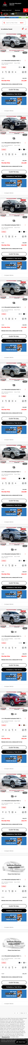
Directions (17, 10)
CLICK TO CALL (14, 89)
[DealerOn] (6, 1037)
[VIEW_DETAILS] (14, 866)
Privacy (19, 1038)
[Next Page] (17, 1013)
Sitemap (15, 1038)
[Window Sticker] (25, 72)
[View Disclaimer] (15, 72)
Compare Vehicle (8, 110)
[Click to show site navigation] (25, 10)
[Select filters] (23, 29)
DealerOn (11, 1038)
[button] (6, 10)
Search (21, 22)
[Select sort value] (25, 29)
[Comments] (23, 72)
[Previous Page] (14, 1013)
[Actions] (25, 60)
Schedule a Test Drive (14, 94)
